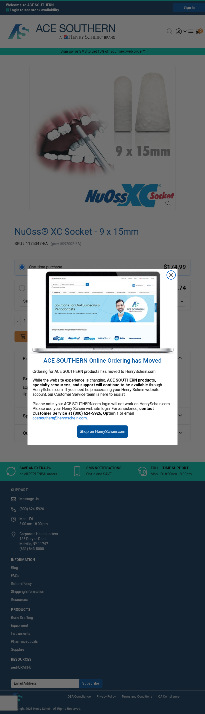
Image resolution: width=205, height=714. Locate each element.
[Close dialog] (171, 275)
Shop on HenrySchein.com (102, 431)
